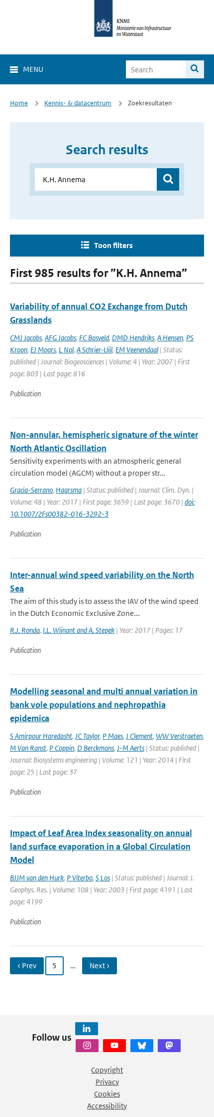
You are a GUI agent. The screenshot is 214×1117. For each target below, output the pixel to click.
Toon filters (113, 245)
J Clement (139, 736)
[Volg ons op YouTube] (114, 1045)
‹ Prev (26, 965)
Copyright (107, 1070)
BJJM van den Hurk (37, 877)
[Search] (195, 69)
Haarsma (69, 490)
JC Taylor (87, 736)
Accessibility (107, 1106)
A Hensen (170, 337)
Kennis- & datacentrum (77, 103)
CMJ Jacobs (26, 337)
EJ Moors (43, 349)
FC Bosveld (94, 337)
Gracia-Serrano (31, 490)
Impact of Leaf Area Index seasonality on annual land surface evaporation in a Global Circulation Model (101, 846)
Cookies (107, 1094)
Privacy (107, 1082)
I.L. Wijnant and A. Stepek (78, 630)
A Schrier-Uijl (94, 349)
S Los (103, 877)
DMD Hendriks (133, 337)
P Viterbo (80, 877)
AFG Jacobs (60, 337)
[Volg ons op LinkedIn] (86, 1028)
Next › (99, 965)
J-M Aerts (130, 748)
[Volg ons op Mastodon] (169, 1045)
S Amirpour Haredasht (41, 736)
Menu (33, 69)
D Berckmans (95, 748)
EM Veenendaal (136, 349)
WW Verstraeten (179, 736)
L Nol (66, 349)
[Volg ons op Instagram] (87, 1045)
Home (19, 103)
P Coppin (61, 748)
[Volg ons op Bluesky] (141, 1045)
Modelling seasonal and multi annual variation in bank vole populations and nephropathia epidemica (104, 705)
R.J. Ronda (25, 630)
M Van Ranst (28, 748)
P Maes (113, 736)
